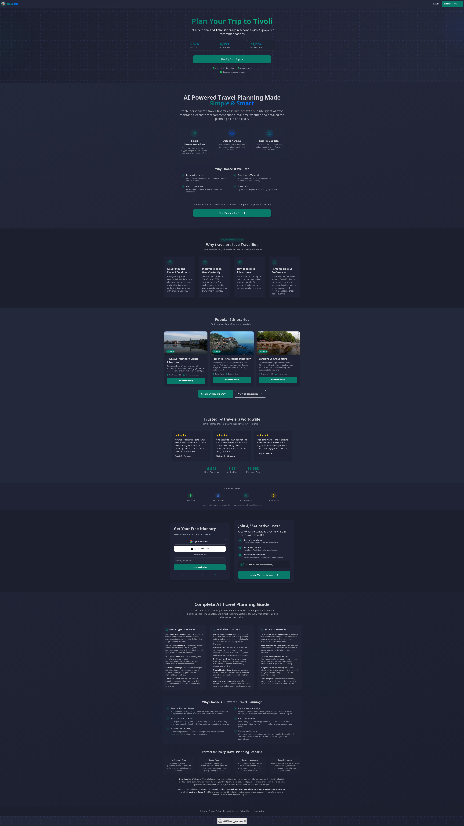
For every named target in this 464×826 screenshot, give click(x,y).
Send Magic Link (200, 567)
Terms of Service (230, 811)
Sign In (436, 4)
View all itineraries (248, 393)
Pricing (203, 811)
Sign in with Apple (201, 549)
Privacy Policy (214, 575)
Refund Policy (246, 811)
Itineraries (259, 811)
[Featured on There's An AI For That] (232, 821)
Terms (204, 575)
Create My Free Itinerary (213, 393)
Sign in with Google (202, 541)
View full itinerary (186, 381)
